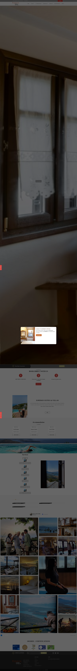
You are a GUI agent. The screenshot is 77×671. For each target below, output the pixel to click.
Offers (0, 267)
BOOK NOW (39, 335)
